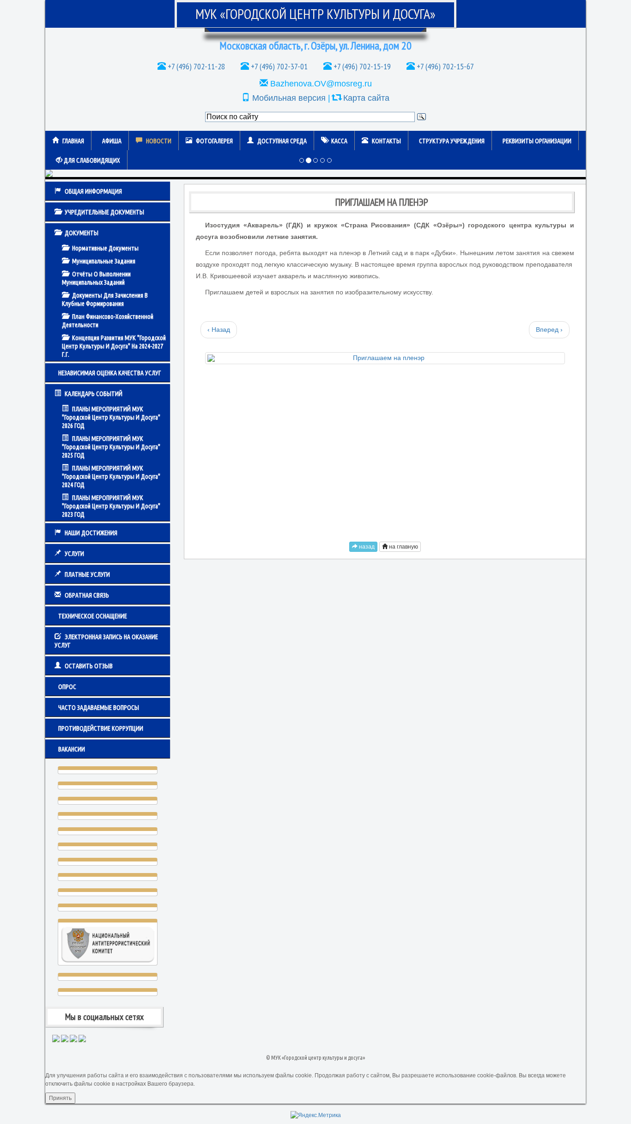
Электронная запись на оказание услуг (106, 641)
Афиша (111, 141)
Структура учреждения (452, 141)
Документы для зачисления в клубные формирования (105, 299)
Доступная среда (282, 141)
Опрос (67, 686)
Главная (73, 141)
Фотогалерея (214, 141)
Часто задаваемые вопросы (98, 707)
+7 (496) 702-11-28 (195, 66)
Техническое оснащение (92, 616)
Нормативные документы (105, 248)
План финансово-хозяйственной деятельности (107, 321)
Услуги (74, 553)
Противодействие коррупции (100, 728)
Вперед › (549, 329)
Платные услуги (87, 574)
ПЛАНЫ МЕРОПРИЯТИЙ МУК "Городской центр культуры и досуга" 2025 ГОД (111, 447)
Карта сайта (366, 98)
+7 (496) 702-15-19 (361, 66)
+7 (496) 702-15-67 (444, 66)
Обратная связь (87, 595)
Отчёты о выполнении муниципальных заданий (96, 278)
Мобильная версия (289, 98)
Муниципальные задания (103, 261)
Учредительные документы (104, 212)
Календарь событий (93, 393)
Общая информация (93, 191)
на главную (403, 547)
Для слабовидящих (91, 160)
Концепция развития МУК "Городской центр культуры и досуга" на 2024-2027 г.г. (114, 346)
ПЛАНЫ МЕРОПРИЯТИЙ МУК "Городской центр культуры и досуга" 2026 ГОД (111, 417)
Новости (158, 141)
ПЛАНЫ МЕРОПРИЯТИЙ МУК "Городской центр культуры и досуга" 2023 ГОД (111, 506)
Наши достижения (91, 533)
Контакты (386, 141)
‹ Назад (218, 329)
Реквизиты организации (537, 141)
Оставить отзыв (89, 666)
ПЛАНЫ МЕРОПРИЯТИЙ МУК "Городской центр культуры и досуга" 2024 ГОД (111, 476)
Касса (339, 141)
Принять (60, 1098)
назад (366, 547)
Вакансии (71, 749)
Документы (81, 233)
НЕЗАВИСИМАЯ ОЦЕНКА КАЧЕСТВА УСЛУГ (109, 373)
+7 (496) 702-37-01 (278, 66)
